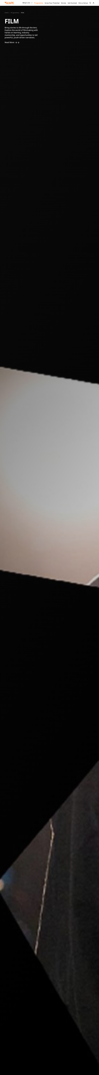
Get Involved (72, 3)
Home (7, 12)
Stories (63, 3)
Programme (38, 3)
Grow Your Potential (52, 3)
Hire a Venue (83, 3)
